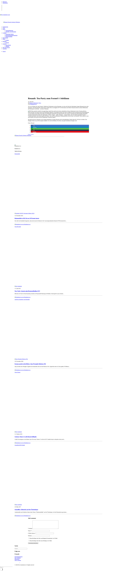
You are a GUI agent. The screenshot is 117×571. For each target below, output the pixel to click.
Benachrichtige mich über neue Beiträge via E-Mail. (41, 540)
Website (29, 535)
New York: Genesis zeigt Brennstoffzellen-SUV (27, 291)
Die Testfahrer (18, 557)
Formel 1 (29, 134)
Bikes (4, 39)
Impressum (17, 562)
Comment (30, 528)
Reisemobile (5, 37)
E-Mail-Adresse (32, 533)
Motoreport (17, 559)
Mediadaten (5, 2)
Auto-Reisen (8, 45)
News (4, 29)
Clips (4, 28)
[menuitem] (60, 1)
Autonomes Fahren (9, 34)
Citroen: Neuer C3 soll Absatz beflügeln (25, 436)
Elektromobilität (8, 36)
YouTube (5, 48)
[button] (33, 125)
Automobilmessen (9, 30)
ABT (20, 445)
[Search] (21, 548)
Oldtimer (7, 46)
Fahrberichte (5, 26)
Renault (31, 103)
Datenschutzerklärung (24, 562)
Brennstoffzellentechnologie (11, 35)
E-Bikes (7, 40)
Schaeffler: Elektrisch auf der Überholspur (26, 509)
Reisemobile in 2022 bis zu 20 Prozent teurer (27, 218)
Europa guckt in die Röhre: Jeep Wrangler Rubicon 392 (30, 364)
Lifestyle (4, 43)
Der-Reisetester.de (18, 556)
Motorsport (35, 103)
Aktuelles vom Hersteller (10, 31)
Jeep (16, 299)
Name (29, 530)
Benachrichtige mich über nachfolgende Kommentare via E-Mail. (44, 538)
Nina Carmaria (18, 560)
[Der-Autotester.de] (58, 17)
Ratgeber (5, 41)
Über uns (5, 1)
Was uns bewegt (6, 47)
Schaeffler (17, 445)
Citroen (18, 372)
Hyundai (19, 226)
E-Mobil (4, 33)
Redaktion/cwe (33, 104)
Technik (7, 42)
